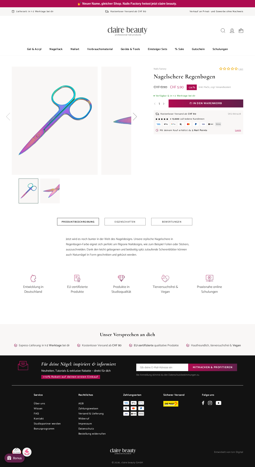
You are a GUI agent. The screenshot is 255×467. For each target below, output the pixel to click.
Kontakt (39, 419)
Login (238, 130)
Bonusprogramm (44, 429)
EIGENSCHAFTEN (125, 222)
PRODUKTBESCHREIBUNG (78, 222)
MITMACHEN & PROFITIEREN (212, 367)
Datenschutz (86, 429)
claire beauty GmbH (132, 463)
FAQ (36, 414)
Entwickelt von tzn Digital (228, 452)
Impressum (85, 424)
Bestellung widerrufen (92, 434)
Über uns (39, 404)
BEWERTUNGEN (171, 222)
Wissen (38, 409)
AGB (81, 404)
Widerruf (84, 419)
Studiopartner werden (47, 424)
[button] (34, 49)
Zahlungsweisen (88, 409)
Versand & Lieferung (91, 414)
